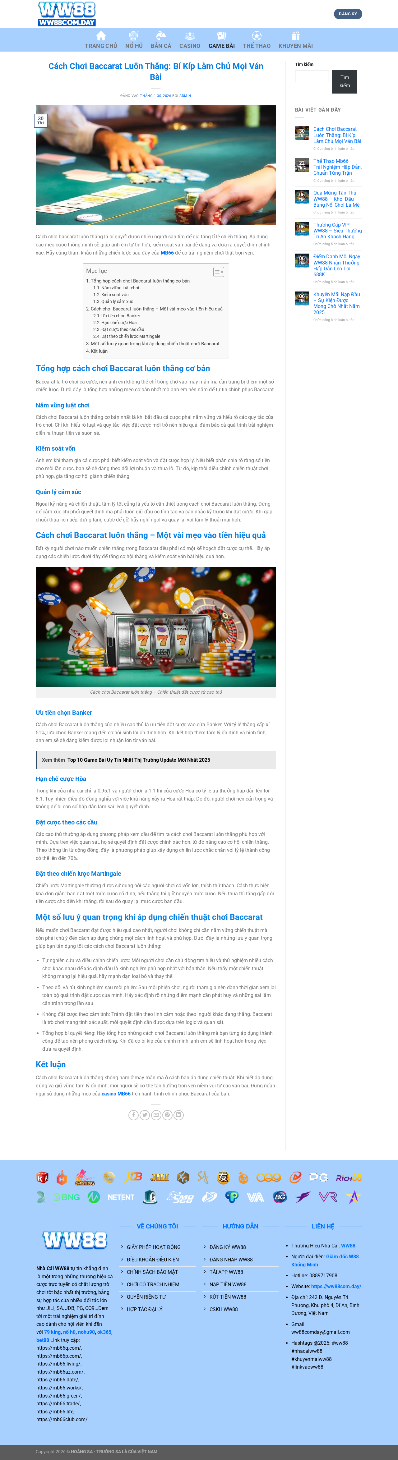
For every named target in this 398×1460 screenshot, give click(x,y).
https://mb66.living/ (58, 1364)
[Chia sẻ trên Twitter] (145, 1115)
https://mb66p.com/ (58, 1356)
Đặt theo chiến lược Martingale (130, 336)
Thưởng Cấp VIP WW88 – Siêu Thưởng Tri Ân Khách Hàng (337, 231)
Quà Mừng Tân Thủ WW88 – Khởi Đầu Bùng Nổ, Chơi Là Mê (336, 199)
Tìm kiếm (304, 64)
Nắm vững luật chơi (120, 287)
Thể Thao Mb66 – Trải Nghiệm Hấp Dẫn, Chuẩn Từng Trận (337, 167)
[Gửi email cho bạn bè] (156, 1115)
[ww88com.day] (67, 14)
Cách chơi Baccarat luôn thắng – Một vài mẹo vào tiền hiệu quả (157, 309)
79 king (52, 1332)
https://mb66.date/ (57, 1380)
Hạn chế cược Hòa (119, 322)
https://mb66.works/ (59, 1388)
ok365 (104, 1332)
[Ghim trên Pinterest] (167, 1115)
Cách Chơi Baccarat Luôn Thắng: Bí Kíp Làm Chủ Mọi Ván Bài (337, 135)
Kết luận (99, 351)
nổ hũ (69, 1332)
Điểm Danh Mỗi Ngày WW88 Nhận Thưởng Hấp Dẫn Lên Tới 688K (336, 266)
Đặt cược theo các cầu (122, 329)
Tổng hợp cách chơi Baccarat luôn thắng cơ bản (140, 281)
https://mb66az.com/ (60, 1372)
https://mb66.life (54, 1412)
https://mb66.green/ (58, 1396)
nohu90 (86, 1332)
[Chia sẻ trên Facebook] (133, 1115)
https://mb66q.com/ (58, 1348)
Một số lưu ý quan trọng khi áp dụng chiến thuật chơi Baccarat (155, 344)
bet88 (42, 1340)
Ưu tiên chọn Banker (120, 315)
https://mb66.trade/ (58, 1404)
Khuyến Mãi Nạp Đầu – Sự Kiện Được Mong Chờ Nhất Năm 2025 (336, 303)
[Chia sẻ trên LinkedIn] (179, 1115)
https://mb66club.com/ (62, 1419)
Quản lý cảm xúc (117, 301)
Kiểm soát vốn (115, 294)
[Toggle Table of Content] (216, 272)
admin (185, 96)
